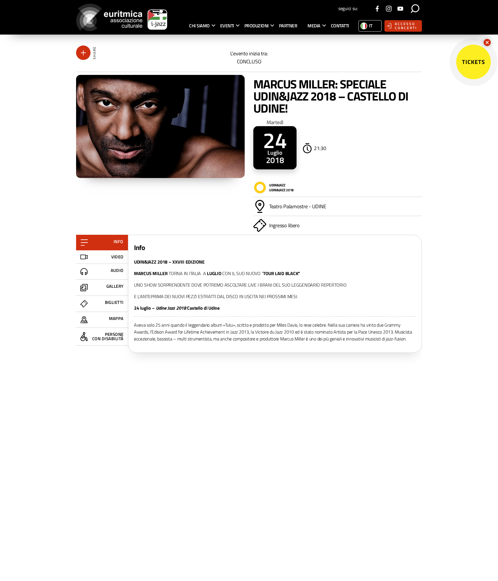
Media (314, 26)
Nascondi (487, 42)
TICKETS (473, 61)
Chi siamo (199, 26)
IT (370, 25)
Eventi (227, 26)
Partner (288, 26)
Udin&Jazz (277, 185)
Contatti (340, 26)
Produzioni (256, 26)
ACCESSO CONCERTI (406, 25)
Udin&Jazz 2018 (281, 190)
